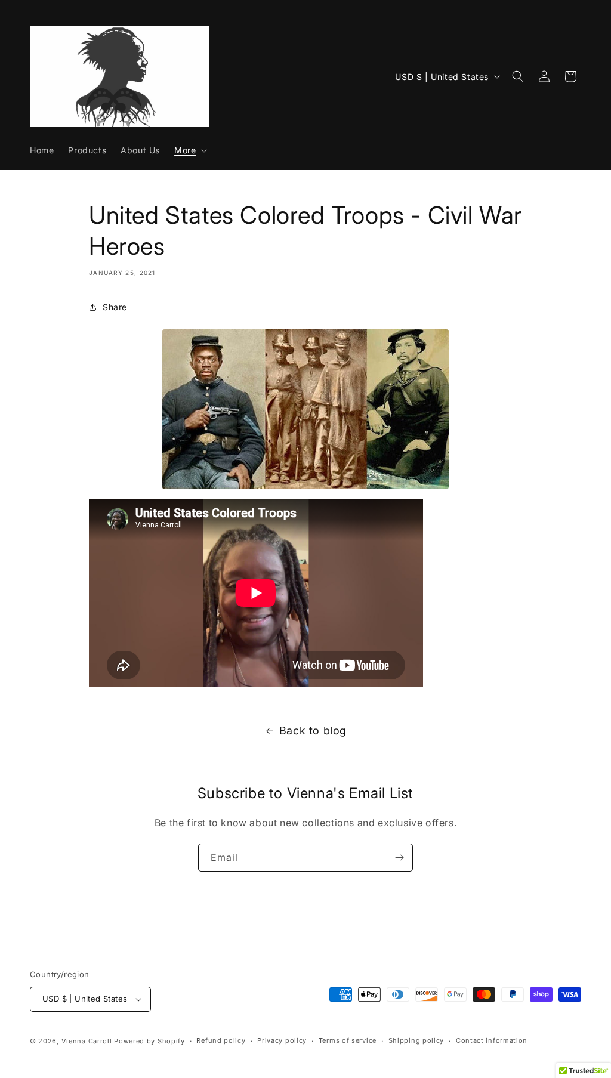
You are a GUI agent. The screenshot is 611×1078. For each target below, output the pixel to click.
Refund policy (220, 1040)
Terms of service (348, 1040)
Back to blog (313, 730)
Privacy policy (282, 1040)
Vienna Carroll (86, 1041)
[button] (189, 150)
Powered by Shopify (149, 1041)
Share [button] (115, 307)
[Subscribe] (399, 858)
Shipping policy (416, 1040)
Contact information (491, 1040)
